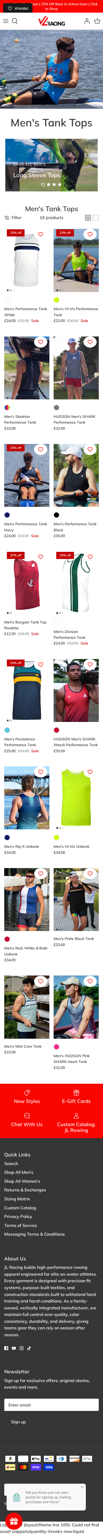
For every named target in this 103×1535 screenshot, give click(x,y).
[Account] (85, 21)
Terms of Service (20, 1225)
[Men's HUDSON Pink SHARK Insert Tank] (76, 1007)
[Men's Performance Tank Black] (76, 475)
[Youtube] (14, 1348)
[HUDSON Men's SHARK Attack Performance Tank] (76, 690)
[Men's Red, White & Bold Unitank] (26, 899)
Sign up (18, 1421)
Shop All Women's (22, 1181)
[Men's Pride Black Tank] (76, 899)
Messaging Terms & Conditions (34, 1234)
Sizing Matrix (17, 1198)
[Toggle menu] (6, 21)
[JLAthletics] (51, 21)
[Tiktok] (29, 1348)
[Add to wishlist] (40, 234)
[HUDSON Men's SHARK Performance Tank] (76, 368)
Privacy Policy (18, 1216)
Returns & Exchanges (25, 1189)
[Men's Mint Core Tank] (26, 1007)
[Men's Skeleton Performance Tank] (26, 368)
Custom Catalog (20, 1207)
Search (11, 1163)
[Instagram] (22, 1348)
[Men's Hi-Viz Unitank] (76, 797)
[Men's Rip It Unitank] (26, 797)
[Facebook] (6, 1348)
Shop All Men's (18, 1172)
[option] (51, 165)
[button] (43, 184)
